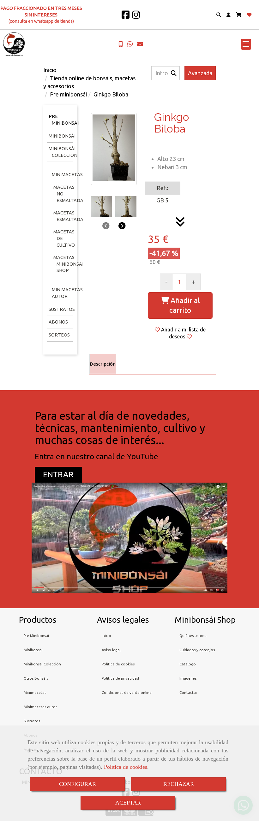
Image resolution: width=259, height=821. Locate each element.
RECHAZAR (178, 784)
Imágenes (187, 678)
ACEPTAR (128, 802)
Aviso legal (111, 650)
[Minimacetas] (51, 167)
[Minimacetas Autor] (51, 283)
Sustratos (62, 309)
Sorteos (59, 334)
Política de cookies (125, 767)
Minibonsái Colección (42, 664)
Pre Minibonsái (36, 635)
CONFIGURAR (77, 784)
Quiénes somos (192, 635)
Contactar (188, 692)
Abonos (58, 321)
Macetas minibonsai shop (68, 264)
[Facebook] (126, 16)
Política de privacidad (120, 678)
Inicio (106, 635)
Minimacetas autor (40, 707)
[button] (228, 15)
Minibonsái (62, 136)
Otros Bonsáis (36, 678)
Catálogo (187, 664)
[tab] (102, 364)
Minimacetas (67, 174)
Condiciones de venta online (127, 692)
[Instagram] (136, 16)
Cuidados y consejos (197, 650)
